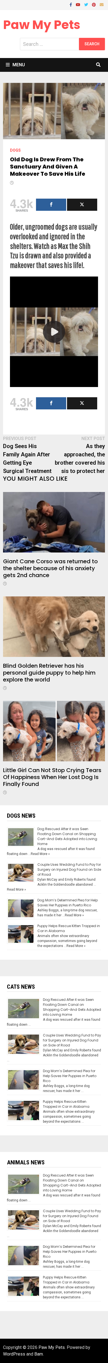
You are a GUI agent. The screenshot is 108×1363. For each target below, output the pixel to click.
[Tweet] (82, 205)
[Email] (101, 4)
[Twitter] (87, 4)
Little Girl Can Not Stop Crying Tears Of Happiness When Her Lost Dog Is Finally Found (52, 777)
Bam (38, 1354)
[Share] (51, 205)
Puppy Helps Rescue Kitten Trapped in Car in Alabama (66, 1104)
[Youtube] (78, 4)
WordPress (14, 1354)
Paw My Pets (41, 24)
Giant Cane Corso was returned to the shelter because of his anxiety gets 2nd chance (50, 568)
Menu (18, 64)
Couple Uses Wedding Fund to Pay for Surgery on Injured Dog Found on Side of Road (69, 869)
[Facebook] (71, 4)
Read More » (40, 854)
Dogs (15, 150)
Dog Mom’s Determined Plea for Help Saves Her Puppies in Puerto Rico (67, 902)
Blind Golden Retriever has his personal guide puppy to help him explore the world (49, 672)
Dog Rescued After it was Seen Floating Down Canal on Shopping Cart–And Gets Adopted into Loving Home (67, 836)
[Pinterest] (94, 4)
